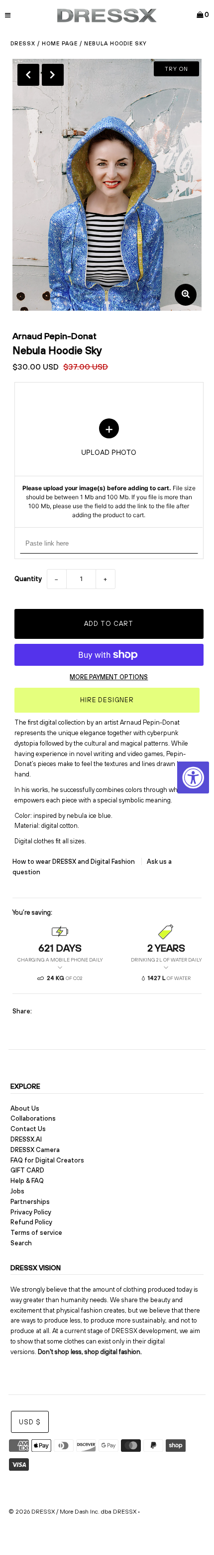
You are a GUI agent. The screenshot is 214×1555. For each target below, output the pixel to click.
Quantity (28, 579)
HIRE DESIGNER (107, 700)
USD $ (30, 1422)
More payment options (109, 677)
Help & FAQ (27, 1180)
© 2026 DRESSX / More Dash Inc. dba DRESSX (72, 1511)
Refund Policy (31, 1222)
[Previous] (28, 75)
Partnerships (30, 1201)
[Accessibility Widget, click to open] (193, 777)
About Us (24, 1108)
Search (21, 1243)
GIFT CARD (27, 1170)
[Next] (53, 75)
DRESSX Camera (35, 1150)
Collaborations (33, 1118)
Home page (60, 43)
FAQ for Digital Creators (47, 1160)
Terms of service (36, 1232)
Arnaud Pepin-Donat (54, 336)
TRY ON (176, 69)
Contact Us (28, 1129)
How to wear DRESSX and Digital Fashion (74, 861)
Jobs (17, 1191)
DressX (22, 43)
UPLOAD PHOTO (109, 469)
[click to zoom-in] (186, 295)
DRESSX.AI (26, 1139)
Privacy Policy (30, 1212)
